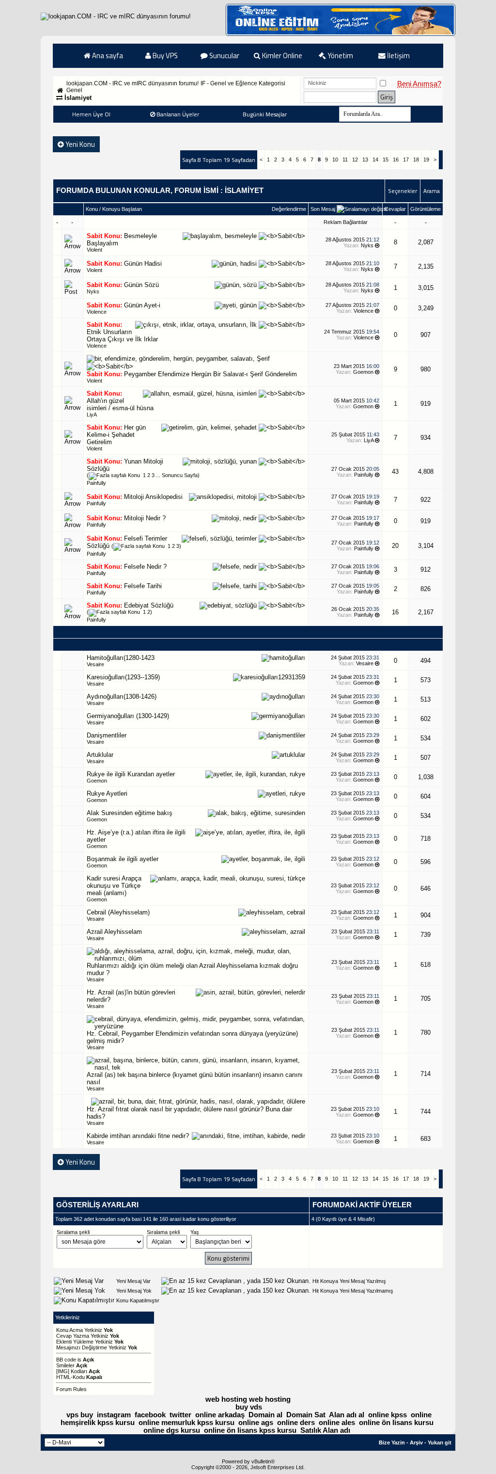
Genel (74, 90)
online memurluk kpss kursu (186, 1422)
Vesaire (95, 664)
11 (345, 159)
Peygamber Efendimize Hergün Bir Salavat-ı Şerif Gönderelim (210, 374)
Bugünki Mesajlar (265, 114)
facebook (150, 1415)
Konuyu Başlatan (122, 209)
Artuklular (100, 754)
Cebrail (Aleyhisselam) (118, 912)
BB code (66, 1359)
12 (355, 159)
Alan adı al (346, 1415)
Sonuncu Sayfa (180, 475)
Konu (92, 209)
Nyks (367, 245)
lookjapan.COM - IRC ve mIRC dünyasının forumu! (132, 83)
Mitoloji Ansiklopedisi (153, 496)
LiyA (92, 414)
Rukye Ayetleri (107, 793)
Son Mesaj (322, 209)
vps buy (79, 1415)
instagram (114, 1415)
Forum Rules (71, 1389)
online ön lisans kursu (396, 1422)
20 (395, 545)
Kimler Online (281, 55)
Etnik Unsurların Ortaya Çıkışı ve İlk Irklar (122, 335)
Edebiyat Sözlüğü (148, 605)
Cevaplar (395, 209)
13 (365, 159)
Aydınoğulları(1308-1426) (121, 696)
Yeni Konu (79, 144)
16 (396, 159)
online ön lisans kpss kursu (250, 1430)
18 (416, 159)
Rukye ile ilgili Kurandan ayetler (131, 774)
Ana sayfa (107, 55)
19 (426, 159)
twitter (180, 1415)
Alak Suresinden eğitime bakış (129, 813)
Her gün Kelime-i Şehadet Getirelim (116, 435)
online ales (337, 1422)
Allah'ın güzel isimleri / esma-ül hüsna (120, 404)
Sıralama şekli (73, 1232)
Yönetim (339, 55)
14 (375, 159)
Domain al (265, 1415)
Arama (431, 190)
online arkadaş (220, 1415)
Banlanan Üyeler (177, 114)
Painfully (96, 483)
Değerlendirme (289, 209)
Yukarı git (439, 1442)
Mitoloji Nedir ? (145, 518)
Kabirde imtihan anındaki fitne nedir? (138, 1135)
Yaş (194, 1232)
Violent (94, 250)
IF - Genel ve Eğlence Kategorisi (243, 83)
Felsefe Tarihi (143, 586)
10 (335, 159)
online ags (255, 1422)
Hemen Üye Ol (91, 114)
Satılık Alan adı (325, 1430)
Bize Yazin (392, 1442)
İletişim (398, 55)
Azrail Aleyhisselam (114, 931)
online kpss (387, 1415)
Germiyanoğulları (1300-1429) (128, 716)
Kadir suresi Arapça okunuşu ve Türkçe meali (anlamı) (114, 886)
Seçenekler (402, 190)
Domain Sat (306, 1415)
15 (385, 159)
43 (395, 471)
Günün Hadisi (143, 263)
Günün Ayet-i (142, 305)
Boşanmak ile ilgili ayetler (122, 859)
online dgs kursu (171, 1430)
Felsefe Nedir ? (145, 566)
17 (406, 159)
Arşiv (416, 1442)
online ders (296, 1422)
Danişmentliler (106, 735)
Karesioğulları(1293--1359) (123, 677)
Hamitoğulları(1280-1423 (121, 657)
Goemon (363, 372)
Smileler (65, 1365)
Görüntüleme (425, 209)
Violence (97, 312)
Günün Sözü (141, 284)
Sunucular (223, 55)
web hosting (226, 1399)
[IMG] (62, 1371)
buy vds (248, 1407)
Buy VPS (164, 55)
